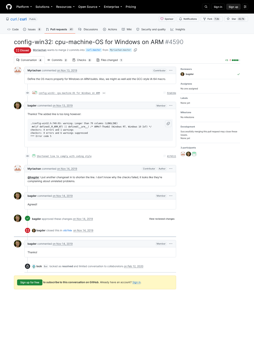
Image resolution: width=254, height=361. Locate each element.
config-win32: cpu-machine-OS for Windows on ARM (69, 93)
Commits (61, 59)
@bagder (33, 177)
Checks (85, 59)
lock (39, 266)
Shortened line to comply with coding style (64, 156)
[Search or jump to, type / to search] (206, 7)
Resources (64, 7)
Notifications (190, 18)
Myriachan (39, 49)
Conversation (33, 59)
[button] (170, 70)
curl (13, 19)
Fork (213, 18)
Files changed (113, 59)
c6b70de (67, 230)
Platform (22, 7)
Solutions (42, 7)
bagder (32, 105)
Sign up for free (29, 282)
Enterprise (111, 7)
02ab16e (171, 93)
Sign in (136, 282)
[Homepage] (9, 7)
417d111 (171, 156)
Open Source (87, 7)
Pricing (131, 7)
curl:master (93, 50)
